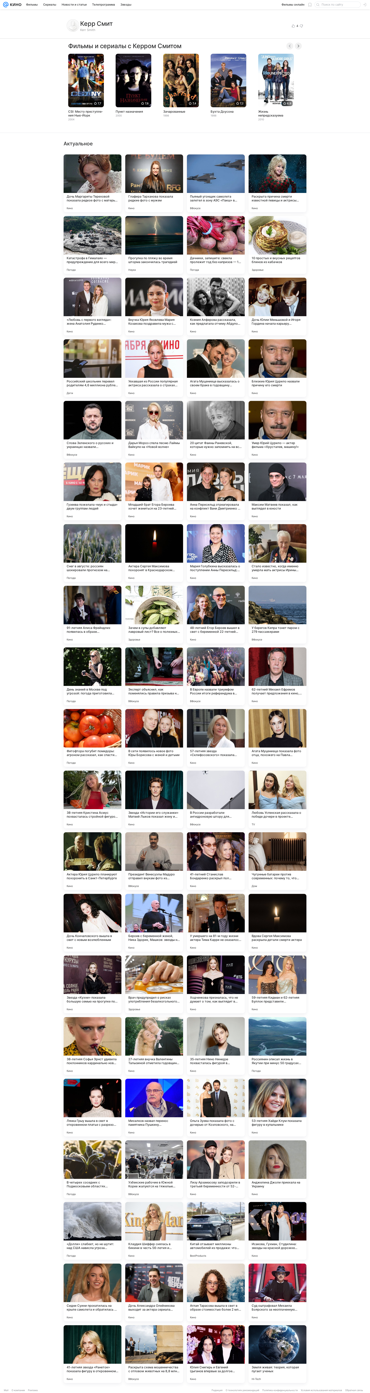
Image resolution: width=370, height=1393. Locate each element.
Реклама (33, 1390)
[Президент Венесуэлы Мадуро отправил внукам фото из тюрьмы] (154, 861)
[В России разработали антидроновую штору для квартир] (216, 799)
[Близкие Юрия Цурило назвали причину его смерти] (277, 368)
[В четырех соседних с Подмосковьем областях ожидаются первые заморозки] (92, 1169)
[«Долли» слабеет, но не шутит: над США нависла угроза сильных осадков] (92, 1231)
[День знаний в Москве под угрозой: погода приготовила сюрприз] (92, 676)
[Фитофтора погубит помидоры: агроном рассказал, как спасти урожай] (92, 738)
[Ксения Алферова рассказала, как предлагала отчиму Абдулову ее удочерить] (216, 306)
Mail (6, 1390)
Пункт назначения (129, 111)
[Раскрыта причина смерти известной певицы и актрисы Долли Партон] (277, 183)
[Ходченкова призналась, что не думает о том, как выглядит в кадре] (216, 984)
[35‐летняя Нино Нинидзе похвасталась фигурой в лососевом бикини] (216, 1046)
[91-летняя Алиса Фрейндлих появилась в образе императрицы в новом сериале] (92, 615)
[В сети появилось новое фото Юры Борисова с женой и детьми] (154, 738)
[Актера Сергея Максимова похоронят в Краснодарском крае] (154, 553)
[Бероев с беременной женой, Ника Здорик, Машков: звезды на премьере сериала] (154, 923)
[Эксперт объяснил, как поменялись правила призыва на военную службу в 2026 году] (154, 676)
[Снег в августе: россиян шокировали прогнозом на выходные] (92, 553)
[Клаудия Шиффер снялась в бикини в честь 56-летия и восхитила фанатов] (154, 1231)
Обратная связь (354, 1390)
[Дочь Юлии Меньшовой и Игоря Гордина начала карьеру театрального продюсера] (277, 306)
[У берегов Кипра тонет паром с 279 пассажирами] (277, 615)
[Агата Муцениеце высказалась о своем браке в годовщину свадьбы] (216, 368)
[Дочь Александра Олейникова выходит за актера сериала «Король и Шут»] (154, 1292)
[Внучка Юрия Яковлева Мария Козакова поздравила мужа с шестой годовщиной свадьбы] (154, 306)
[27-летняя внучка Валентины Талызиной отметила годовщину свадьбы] (154, 1046)
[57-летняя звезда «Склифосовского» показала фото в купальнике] (216, 738)
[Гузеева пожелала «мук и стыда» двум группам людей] (92, 491)
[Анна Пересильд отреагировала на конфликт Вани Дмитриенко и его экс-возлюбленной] (216, 491)
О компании (18, 1390)
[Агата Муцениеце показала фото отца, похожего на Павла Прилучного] (277, 738)
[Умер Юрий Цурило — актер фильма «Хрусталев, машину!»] (277, 430)
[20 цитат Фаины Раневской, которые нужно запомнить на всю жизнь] (216, 430)
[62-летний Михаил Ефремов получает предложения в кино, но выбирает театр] (277, 676)
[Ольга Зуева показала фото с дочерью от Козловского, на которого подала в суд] (216, 1108)
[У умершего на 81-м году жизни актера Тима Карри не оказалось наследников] (216, 923)
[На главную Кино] (14, 4)
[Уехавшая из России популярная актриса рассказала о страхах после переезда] (154, 368)
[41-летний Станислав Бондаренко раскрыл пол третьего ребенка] (216, 861)
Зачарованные (174, 111)
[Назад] (289, 46)
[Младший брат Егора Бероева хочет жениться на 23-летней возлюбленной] (154, 491)
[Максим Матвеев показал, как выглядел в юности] (277, 491)
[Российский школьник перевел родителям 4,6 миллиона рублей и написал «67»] (92, 368)
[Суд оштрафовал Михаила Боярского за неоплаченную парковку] (277, 1292)
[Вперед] (298, 46)
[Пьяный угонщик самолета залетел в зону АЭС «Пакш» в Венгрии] (216, 183)
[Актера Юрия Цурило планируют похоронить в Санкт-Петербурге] (92, 861)
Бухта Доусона (222, 111)
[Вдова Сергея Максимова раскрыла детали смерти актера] (277, 923)
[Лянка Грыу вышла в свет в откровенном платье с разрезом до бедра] (92, 1108)
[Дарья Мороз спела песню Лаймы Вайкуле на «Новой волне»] (154, 430)
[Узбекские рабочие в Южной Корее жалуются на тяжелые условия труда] (154, 1169)
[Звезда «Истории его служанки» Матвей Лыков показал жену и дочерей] (154, 799)
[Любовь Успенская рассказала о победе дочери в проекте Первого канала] (277, 799)
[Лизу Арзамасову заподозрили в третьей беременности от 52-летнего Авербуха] (216, 1169)
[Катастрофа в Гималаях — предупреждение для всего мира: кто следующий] (92, 245)
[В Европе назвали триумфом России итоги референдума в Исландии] (216, 676)
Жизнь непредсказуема (270, 113)
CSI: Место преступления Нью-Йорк (85, 113)
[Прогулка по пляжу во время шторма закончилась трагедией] (154, 245)
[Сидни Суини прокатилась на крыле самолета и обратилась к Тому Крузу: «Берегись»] (92, 1292)
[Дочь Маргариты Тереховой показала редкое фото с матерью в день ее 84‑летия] (92, 183)
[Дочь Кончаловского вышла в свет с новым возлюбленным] (92, 923)
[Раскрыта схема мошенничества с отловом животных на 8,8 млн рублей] (154, 1354)
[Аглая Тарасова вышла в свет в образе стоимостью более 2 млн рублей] (216, 1292)
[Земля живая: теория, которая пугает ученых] (277, 1354)
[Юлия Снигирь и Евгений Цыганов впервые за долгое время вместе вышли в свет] (216, 1354)
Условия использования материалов (321, 1390)
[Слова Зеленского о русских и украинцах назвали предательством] (92, 430)
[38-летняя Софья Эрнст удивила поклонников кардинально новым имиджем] (92, 1046)
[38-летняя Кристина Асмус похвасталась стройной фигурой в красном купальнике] (92, 799)
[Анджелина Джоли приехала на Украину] (277, 1169)
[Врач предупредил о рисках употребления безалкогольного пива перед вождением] (154, 984)
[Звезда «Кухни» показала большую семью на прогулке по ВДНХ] (92, 984)
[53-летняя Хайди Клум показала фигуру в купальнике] (277, 1108)
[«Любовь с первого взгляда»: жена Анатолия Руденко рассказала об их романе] (92, 306)
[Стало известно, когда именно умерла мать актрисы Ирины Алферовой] (277, 553)
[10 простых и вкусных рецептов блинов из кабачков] (277, 245)
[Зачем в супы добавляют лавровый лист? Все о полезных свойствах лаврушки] (154, 615)
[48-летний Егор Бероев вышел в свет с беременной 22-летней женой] (216, 615)
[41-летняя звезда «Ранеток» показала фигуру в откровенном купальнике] (92, 1354)
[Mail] (5, 4)
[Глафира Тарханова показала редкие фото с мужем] (154, 183)
